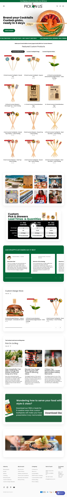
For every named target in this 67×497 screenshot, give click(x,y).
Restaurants (6, 469)
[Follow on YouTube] (14, 487)
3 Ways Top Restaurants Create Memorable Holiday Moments (52, 371)
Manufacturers (6, 477)
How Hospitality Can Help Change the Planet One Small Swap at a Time (13, 371)
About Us (34, 471)
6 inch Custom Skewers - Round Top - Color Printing (33, 132)
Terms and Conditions (23, 475)
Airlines (4, 473)
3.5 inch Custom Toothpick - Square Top (33, 76)
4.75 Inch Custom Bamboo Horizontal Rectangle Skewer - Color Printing (54, 77)
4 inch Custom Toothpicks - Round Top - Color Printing (33, 160)
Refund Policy (21, 479)
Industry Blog (35, 479)
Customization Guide (37, 477)
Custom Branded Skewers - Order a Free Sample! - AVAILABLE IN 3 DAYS (14, 319)
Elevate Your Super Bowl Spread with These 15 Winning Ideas (32, 371)
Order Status (21, 471)
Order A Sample (9, 30)
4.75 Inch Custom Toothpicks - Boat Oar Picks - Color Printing (54, 132)
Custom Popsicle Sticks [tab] (48, 51)
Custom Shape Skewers (9, 481)
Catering (5, 475)
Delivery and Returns (23, 473)
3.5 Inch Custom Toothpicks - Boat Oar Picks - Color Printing (54, 160)
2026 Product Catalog (37, 475)
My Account (21, 469)
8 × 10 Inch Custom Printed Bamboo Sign (54, 105)
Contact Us (34, 469)
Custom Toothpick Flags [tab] (33, 51)
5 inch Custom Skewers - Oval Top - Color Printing (12, 160)
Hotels (4, 471)
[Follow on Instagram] (7, 487)
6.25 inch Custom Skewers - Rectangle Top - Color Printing (13, 105)
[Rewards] (60, 493)
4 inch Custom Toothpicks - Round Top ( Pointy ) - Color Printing (13, 132)
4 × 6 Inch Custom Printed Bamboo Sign (33, 105)
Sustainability (35, 473)
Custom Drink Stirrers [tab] (18, 51)
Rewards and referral (23, 477)
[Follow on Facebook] (4, 487)
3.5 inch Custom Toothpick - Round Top (13, 76)
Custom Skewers (7, 479)
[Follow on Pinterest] (11, 487)
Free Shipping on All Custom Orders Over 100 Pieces (33, 1)
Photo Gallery (35, 481)
